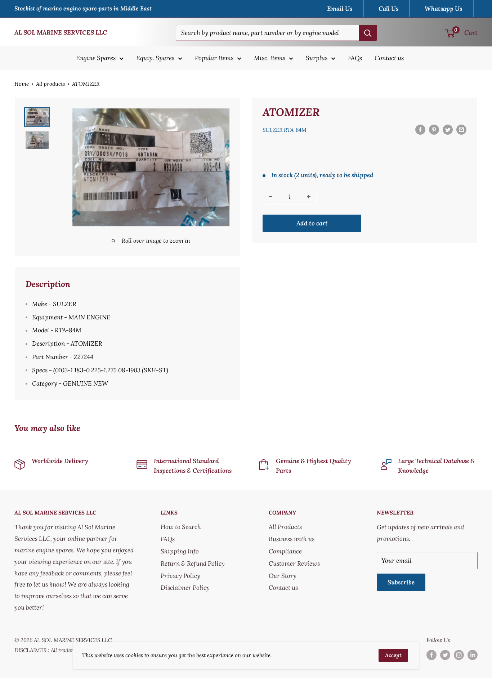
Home (21, 83)
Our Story (282, 576)
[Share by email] (461, 129)
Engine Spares (96, 58)
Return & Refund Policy (193, 563)
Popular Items (214, 58)
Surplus (316, 58)
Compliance (285, 551)
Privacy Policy (180, 576)
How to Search (181, 527)
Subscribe (401, 582)
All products (50, 83)
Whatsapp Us (443, 9)
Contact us (389, 58)
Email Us (339, 9)
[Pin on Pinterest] (434, 129)
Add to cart (312, 223)
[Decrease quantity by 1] (270, 196)
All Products (285, 527)
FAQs (355, 58)
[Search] (368, 33)
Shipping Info (180, 551)
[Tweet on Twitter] (448, 129)
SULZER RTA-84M (285, 129)
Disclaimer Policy (185, 588)
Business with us (291, 539)
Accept (393, 655)
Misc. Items (269, 58)
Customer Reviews (294, 563)
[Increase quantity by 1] (308, 196)
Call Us (388, 9)
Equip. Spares (155, 58)
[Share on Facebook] (420, 129)
